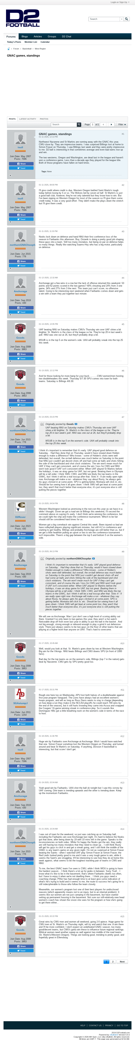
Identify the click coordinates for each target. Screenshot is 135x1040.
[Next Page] (111, 124)
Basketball (26, 49)
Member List (31, 42)
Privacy (109, 1025)
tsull (20, 147)
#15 (122, 916)
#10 (122, 643)
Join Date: (15, 156)
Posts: (17, 159)
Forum (16, 49)
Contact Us (95, 1025)
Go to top (122, 1025)
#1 (123, 134)
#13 (122, 782)
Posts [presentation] (12, 119)
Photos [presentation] (44, 119)
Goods (20, 337)
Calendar (45, 42)
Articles (38, 36)
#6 (123, 371)
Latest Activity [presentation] (27, 119)
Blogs (25, 36)
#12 (122, 736)
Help (82, 1025)
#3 (123, 231)
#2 (123, 185)
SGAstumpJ (20, 703)
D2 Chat (66, 36)
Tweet (22, 168)
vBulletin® (114, 1035)
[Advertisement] (67, 86)
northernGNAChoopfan (24, 244)
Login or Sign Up (119, 2)
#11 (122, 690)
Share (23, 164)
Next (122, 961)
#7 (123, 417)
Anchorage (20, 291)
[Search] (126, 19)
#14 (122, 829)
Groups (52, 36)
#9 (123, 551)
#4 (123, 278)
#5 (123, 324)
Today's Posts (14, 42)
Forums (11, 36)
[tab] (12, 118)
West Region (40, 49)
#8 (123, 503)
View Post (76, 424)
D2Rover (20, 517)
